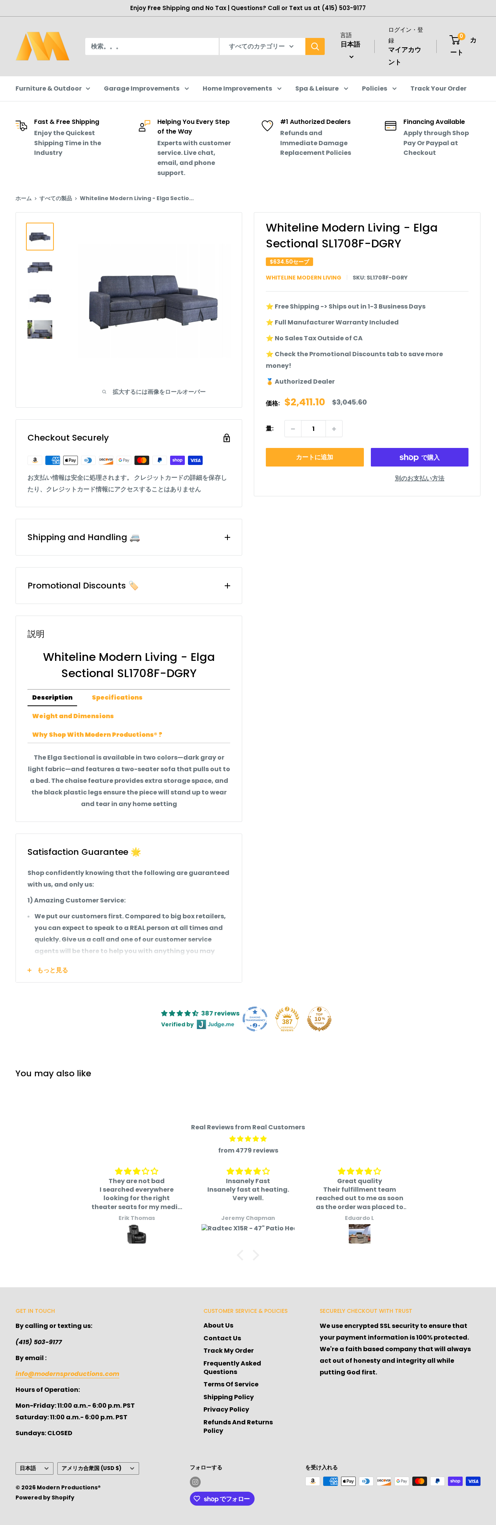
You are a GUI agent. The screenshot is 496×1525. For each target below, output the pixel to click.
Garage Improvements (142, 88)
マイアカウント (404, 56)
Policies (375, 88)
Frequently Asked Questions (232, 1367)
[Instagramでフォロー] (195, 1482)
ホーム (24, 198)
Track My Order (228, 1350)
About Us (218, 1325)
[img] (248, 1139)
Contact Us (222, 1338)
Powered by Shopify (45, 1497)
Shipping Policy (228, 1397)
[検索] (315, 46)
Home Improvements (238, 88)
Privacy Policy (226, 1409)
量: (270, 428)
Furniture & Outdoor (49, 88)
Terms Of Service (230, 1384)
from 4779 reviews (248, 1150)
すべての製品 (56, 198)
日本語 (28, 1468)
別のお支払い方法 (419, 478)
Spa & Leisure (317, 88)
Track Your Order (438, 88)
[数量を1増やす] (334, 429)
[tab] (52, 698)
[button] (242, 1255)
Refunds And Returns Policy (238, 1426)
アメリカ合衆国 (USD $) (92, 1468)
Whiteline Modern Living (303, 277)
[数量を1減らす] (293, 429)
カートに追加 (314, 457)
